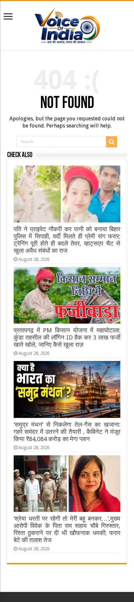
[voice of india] (67, 24)
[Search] (111, 141)
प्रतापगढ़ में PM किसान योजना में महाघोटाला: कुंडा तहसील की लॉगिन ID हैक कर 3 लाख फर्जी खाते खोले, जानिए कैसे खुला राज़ (67, 337)
